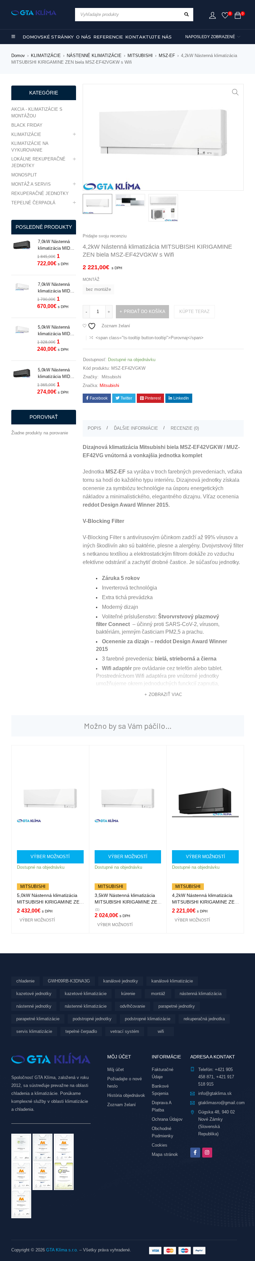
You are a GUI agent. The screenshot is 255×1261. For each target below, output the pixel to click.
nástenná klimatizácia (200, 993)
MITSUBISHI (140, 55)
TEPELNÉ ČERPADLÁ (33, 202)
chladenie (25, 980)
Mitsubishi (111, 376)
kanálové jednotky (120, 980)
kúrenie (128, 993)
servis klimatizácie (34, 1031)
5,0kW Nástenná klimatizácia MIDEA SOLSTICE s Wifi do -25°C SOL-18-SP (57, 331)
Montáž (91, 279)
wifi (161, 1031)
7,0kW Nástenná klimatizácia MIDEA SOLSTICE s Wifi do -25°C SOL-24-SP (57, 288)
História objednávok (126, 1095)
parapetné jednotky (176, 1006)
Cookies (159, 1145)
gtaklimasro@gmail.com (221, 1102)
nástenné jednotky (33, 1006)
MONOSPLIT (24, 174)
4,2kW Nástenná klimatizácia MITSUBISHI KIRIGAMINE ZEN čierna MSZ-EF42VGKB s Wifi (205, 902)
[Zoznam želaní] (225, 16)
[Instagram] (207, 1153)
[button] (235, 92)
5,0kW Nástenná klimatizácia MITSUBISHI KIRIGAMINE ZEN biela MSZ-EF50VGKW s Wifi (50, 902)
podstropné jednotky (92, 1018)
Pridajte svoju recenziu (105, 235)
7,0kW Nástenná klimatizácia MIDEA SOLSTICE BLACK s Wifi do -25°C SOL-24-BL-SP (57, 245)
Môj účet (115, 1069)
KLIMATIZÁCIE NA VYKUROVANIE (29, 147)
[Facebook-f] (195, 1153)
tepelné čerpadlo (81, 1031)
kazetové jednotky (33, 993)
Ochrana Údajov (167, 1119)
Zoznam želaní (121, 1104)
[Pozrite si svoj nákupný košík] (237, 16)
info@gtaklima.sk (215, 1093)
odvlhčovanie (132, 1006)
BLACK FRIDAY (26, 125)
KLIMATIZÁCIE (46, 55)
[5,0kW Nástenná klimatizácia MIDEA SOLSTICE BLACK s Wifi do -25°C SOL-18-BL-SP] (22, 374)
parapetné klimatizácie (37, 1018)
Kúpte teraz (194, 311)
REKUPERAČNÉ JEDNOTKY (40, 193)
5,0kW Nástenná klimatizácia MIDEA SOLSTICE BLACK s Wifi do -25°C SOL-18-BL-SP (57, 373)
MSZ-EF (167, 55)
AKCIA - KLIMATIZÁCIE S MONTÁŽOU (36, 112)
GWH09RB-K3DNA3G (69, 980)
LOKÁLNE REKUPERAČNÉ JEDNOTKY (38, 162)
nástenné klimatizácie (86, 1006)
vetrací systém (124, 1031)
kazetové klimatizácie (86, 993)
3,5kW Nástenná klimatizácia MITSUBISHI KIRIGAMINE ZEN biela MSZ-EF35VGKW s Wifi (127, 902)
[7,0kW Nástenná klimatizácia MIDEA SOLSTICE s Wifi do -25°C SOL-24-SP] (22, 287)
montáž (158, 993)
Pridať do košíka (144, 311)
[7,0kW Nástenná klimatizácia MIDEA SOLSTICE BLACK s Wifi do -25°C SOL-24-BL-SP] (22, 246)
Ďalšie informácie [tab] (136, 428)
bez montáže (98, 289)
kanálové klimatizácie (172, 980)
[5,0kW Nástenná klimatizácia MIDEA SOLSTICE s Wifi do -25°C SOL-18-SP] (22, 330)
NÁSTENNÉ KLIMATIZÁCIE (94, 55)
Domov (18, 55)
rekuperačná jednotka (204, 1018)
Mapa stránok (165, 1154)
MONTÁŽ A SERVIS (31, 184)
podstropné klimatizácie (147, 1018)
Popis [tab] (94, 428)
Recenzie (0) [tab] (185, 428)
